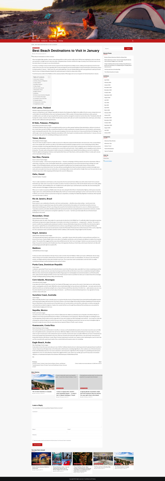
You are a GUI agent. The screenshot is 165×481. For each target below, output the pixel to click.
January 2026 (107, 85)
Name (34, 429)
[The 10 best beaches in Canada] (42, 382)
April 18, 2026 (59, 471)
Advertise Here (35, 40)
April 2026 (106, 80)
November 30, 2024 (40, 53)
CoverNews (86, 479)
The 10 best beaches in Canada (41, 391)
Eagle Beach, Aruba (39, 103)
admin (35, 53)
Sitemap (60, 40)
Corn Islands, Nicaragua (40, 96)
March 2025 (107, 110)
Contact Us (44, 40)
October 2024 (107, 122)
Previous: (49, 364)
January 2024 (107, 132)
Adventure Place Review (110, 140)
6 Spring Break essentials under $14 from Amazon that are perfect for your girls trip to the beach (90, 393)
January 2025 (107, 115)
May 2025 (106, 105)
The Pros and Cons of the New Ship (112, 69)
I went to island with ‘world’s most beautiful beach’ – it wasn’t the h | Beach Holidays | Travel (66, 393)
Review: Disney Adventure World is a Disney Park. (115, 57)
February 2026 (107, 82)
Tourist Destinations (109, 148)
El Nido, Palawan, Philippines (40, 80)
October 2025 (107, 92)
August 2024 (107, 127)
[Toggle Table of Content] (48, 77)
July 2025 (106, 100)
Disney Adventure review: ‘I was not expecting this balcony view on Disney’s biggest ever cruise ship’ (117, 60)
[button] (133, 41)
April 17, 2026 (80, 472)
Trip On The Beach (36, 388)
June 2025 (106, 102)
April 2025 (106, 107)
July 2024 (106, 130)
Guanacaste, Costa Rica (40, 102)
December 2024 (108, 117)
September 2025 (108, 95)
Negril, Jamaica (37, 91)
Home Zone (106, 158)
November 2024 (108, 120)
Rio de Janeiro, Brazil (39, 88)
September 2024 (108, 125)
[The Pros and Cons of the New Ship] (103, 458)
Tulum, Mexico (37, 82)
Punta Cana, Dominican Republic (42, 95)
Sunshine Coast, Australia (41, 98)
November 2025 (108, 90)
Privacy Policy (53, 40)
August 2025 (107, 97)
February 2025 (107, 112)
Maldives (36, 93)
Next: (88, 362)
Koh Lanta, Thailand (39, 79)
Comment (35, 411)
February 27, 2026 (40, 393)
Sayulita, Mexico (38, 100)
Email (69, 429)
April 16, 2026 (101, 468)
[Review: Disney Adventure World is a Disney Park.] (41, 458)
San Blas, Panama (38, 84)
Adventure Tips (108, 143)
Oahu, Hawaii (37, 86)
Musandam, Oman (38, 89)
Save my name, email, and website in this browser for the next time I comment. (52, 440)
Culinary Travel (107, 146)
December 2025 (108, 87)
